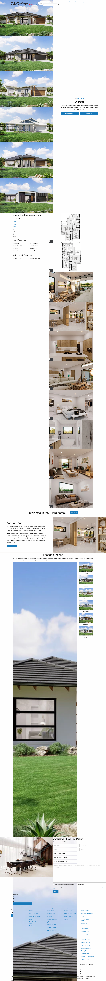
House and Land (51, 913)
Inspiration (84, 2)
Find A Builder (50, 916)
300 (15, 226)
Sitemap (66, 919)
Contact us (38, 5)
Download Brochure (69, 113)
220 (15, 221)
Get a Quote (89, 113)
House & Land (59, 2)
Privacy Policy (67, 908)
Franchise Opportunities (35, 916)
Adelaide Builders (51, 924)
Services (77, 2)
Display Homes (50, 2)
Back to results (80, 98)
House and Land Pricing (70, 913)
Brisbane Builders (51, 930)
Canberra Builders (51, 927)
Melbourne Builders (52, 919)
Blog (30, 919)
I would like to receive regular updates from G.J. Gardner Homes (69, 884)
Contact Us (32, 926)
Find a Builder (69, 2)
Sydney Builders (51, 922)
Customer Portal (68, 911)
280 (15, 225)
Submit (55, 891)
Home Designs (40, 2)
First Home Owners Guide (34, 922)
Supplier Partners (68, 916)
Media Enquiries (33, 913)
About (30, 908)
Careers (31, 911)
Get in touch (74, 512)
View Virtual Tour (12, 546)
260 (15, 223)
